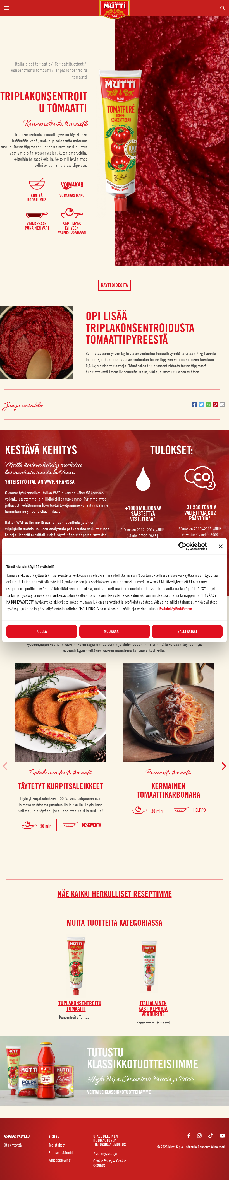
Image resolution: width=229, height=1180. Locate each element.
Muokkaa (111, 631)
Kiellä (42, 631)
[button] (194, 404)
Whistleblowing (60, 1160)
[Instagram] (199, 1135)
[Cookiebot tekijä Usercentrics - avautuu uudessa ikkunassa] (182, 546)
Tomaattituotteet (70, 64)
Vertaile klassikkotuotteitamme (119, 1092)
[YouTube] (222, 1135)
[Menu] (49, 8)
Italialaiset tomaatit (33, 64)
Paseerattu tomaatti (168, 772)
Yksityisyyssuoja (105, 1153)
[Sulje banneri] (221, 546)
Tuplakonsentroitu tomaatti (60, 772)
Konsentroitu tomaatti (153, 1022)
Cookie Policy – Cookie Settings (109, 1163)
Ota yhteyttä (13, 1145)
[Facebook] (189, 1135)
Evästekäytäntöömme (175, 608)
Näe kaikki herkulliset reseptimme (115, 894)
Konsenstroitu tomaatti (31, 70)
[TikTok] (210, 1135)
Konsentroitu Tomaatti (76, 1017)
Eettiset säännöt (61, 1152)
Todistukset (57, 1145)
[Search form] (179, 8)
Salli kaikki (187, 631)
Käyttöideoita (114, 285)
